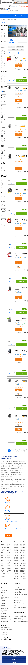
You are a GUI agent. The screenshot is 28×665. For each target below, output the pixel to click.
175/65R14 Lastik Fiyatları (13, 19)
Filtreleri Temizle (13, 53)
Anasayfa (3, 19)
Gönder (8, 535)
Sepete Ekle (21, 80)
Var (4, 91)
